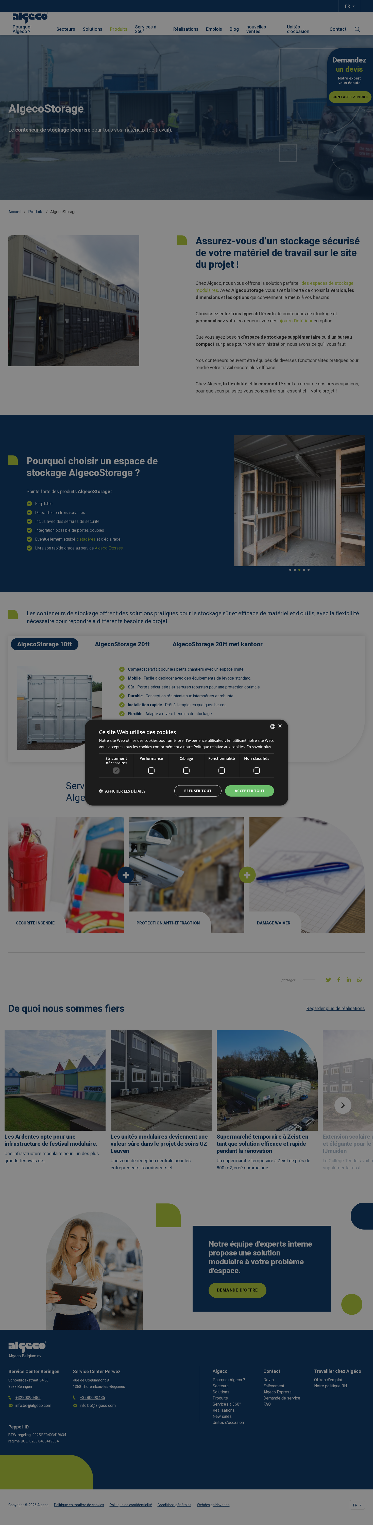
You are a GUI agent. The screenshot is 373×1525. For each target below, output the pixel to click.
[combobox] (272, 726)
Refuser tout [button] (198, 790)
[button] (122, 791)
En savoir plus (259, 746)
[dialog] (186, 762)
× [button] (280, 726)
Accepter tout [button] (249, 790)
